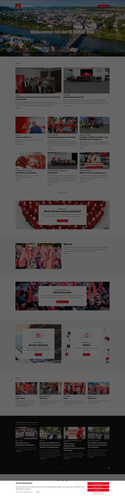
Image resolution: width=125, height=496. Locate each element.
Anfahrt (96, 1)
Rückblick (24, 10)
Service (49, 10)
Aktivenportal (17, 1)
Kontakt (99, 1)
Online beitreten (62, 221)
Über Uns (56, 10)
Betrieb (31, 10)
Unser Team (51, 54)
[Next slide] (109, 467)
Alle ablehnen (97, 490)
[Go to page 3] (64, 467)
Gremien (99, 54)
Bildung (75, 54)
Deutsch (103, 1)
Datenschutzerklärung (96, 493)
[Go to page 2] (62, 467)
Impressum (102, 493)
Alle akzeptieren (98, 483)
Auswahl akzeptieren (98, 487)
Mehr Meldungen (62, 192)
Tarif (36, 10)
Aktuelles (17, 10)
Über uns (66, 253)
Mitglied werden (103, 6)
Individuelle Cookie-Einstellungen (98, 492)
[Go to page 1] (61, 467)
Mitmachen (43, 10)
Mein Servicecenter (29, 1)
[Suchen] (85, 6)
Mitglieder (23, 1)
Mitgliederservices (62, 302)
